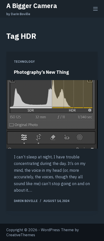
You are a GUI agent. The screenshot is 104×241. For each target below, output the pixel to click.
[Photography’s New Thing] (52, 114)
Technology (24, 61)
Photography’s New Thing (41, 72)
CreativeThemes (20, 234)
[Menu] (95, 9)
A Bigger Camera (31, 6)
